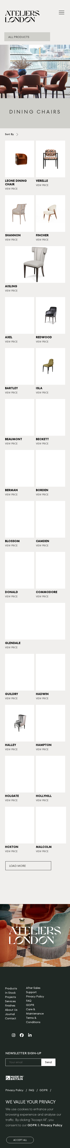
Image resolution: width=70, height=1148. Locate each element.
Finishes (10, 1005)
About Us (11, 1010)
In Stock (10, 993)
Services (10, 1001)
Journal (10, 1014)
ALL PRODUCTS (18, 37)
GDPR (30, 1005)
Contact (10, 1018)
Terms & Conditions (33, 1020)
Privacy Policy (35, 996)
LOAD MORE (17, 866)
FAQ (28, 1001)
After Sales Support (33, 990)
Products (11, 988)
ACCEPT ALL (20, 1140)
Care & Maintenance (35, 1011)
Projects (10, 997)
